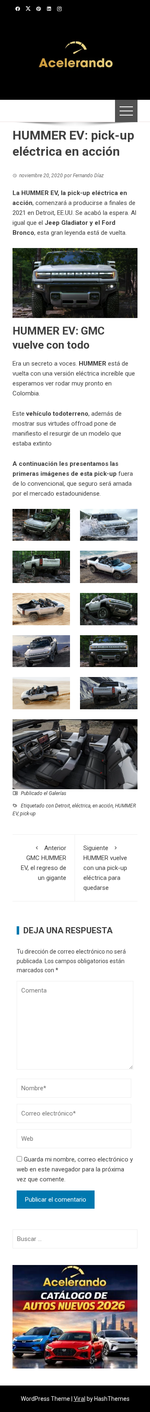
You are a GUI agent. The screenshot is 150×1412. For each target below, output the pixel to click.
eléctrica (81, 806)
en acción (102, 806)
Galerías (57, 793)
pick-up (28, 814)
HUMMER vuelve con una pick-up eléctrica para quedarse (105, 868)
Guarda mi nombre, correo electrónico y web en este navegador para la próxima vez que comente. (75, 1169)
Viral (79, 1398)
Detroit (62, 806)
